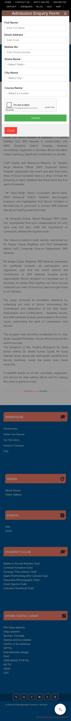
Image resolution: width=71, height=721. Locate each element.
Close (10, 130)
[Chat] (60, 709)
